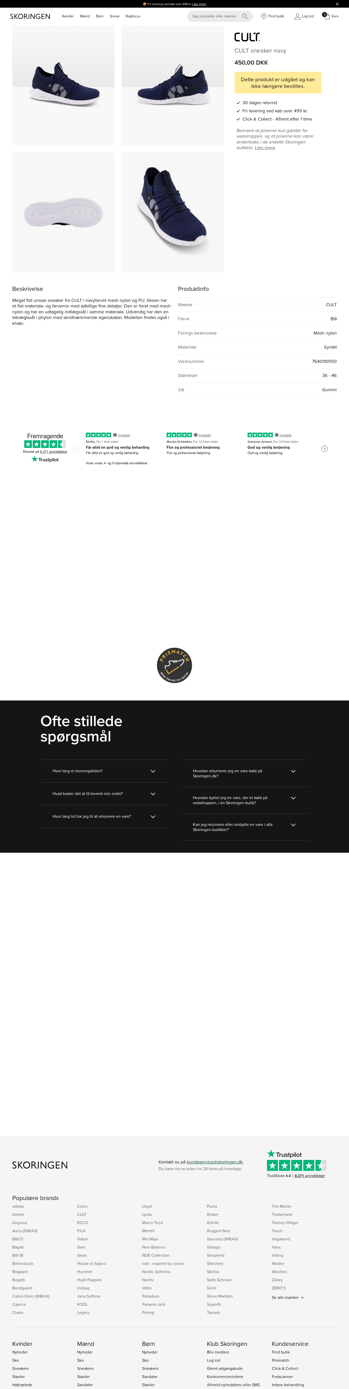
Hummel (84, 1271)
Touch (277, 1230)
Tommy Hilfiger (285, 1222)
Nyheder (20, 1352)
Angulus (19, 1222)
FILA (81, 1230)
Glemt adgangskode (225, 1368)
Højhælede (22, 1384)
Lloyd (147, 1206)
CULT (82, 1214)
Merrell (148, 1230)
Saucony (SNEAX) (222, 1238)
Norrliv (148, 1279)
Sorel (211, 1287)
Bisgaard (20, 1271)
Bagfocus (133, 16)
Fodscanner (282, 1376)
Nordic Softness (156, 1271)
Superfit (214, 1304)
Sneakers (20, 1368)
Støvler (18, 1376)
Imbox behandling (288, 1384)
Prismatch (280, 1360)
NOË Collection (156, 1255)
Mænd (85, 16)
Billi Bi (18, 1255)
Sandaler (85, 1384)
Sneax (115, 16)
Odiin (147, 1287)
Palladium (150, 1296)
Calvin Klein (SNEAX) (31, 1296)
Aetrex (18, 1214)
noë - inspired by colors (163, 1263)
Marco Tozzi (152, 1222)
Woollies (279, 1271)
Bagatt (18, 1247)
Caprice (19, 1304)
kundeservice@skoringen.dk (215, 1162)
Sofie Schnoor (219, 1279)
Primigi (148, 1312)
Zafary (277, 1279)
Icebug (83, 1287)
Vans (276, 1247)
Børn (100, 16)
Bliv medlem (218, 1352)
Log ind (213, 1360)
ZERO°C (279, 1287)
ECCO (82, 1222)
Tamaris (213, 1312)
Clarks (17, 1312)
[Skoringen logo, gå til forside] (30, 16)
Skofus (213, 1271)
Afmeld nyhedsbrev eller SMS (233, 1384)
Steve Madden (220, 1296)
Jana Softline (88, 1296)
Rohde (213, 1222)
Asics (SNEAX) (25, 1230)
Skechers (215, 1263)
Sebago (213, 1247)
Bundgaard (22, 1287)
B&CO (17, 1238)
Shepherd (215, 1255)
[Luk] (337, 4)
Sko (15, 1360)
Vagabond (281, 1238)
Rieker (212, 1214)
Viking (277, 1255)
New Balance (154, 1247)
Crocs (82, 1206)
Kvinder (68, 16)
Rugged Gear (218, 1230)
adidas (18, 1206)
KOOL (82, 1304)
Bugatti (18, 1279)
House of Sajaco (91, 1263)
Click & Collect (285, 1368)
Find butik (281, 1352)
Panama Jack (153, 1304)
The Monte (281, 1206)
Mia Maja (150, 1238)
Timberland (282, 1214)
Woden (278, 1263)
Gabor (82, 1238)
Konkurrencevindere (225, 1376)
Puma (212, 1206)
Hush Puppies (89, 1279)
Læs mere (199, 4)
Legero (83, 1312)
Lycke (147, 1214)
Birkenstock (22, 1263)
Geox (82, 1255)
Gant (81, 1247)
